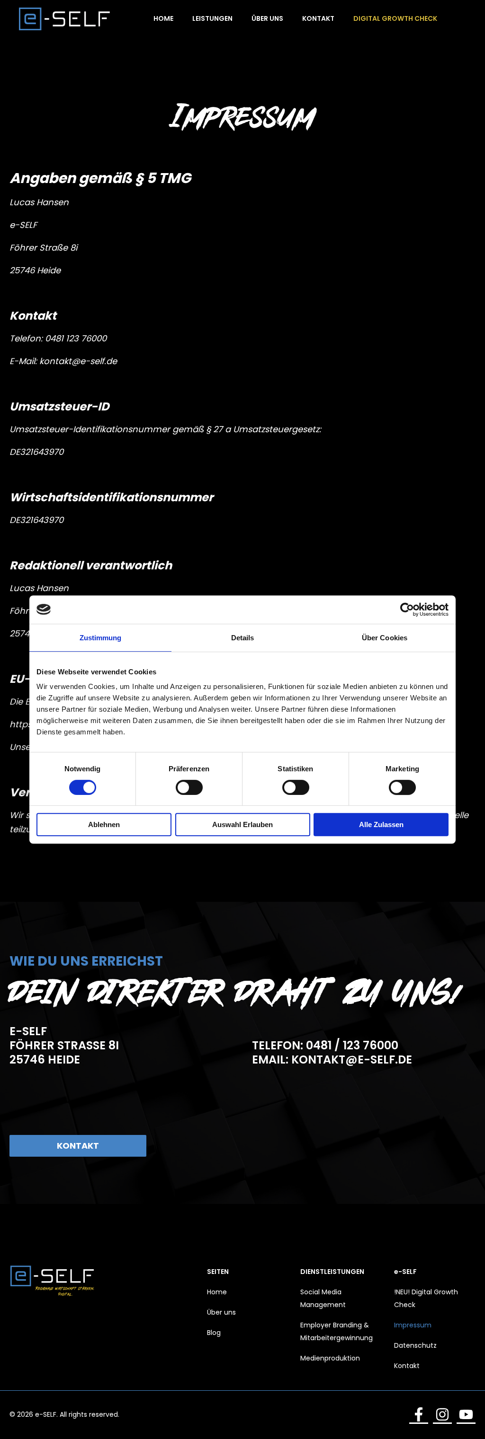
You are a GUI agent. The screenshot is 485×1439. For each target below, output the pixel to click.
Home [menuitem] (217, 1292)
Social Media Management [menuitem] (323, 1298)
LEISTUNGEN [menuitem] (212, 18)
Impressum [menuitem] (412, 1325)
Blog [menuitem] (214, 1332)
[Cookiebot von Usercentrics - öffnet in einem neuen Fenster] (407, 609)
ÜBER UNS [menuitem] (267, 18)
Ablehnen (104, 824)
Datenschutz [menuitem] (415, 1345)
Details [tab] (242, 638)
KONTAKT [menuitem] (318, 18)
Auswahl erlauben (242, 824)
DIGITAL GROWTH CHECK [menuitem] (395, 18)
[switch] (189, 787)
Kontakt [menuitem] (407, 1365)
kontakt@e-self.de (78, 361)
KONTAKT (78, 1145)
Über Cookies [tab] (384, 638)
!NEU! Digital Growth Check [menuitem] (426, 1298)
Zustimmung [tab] (101, 638)
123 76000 (86, 338)
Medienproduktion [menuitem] (330, 1358)
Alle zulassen (381, 824)
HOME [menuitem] (163, 18)
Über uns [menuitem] (221, 1312)
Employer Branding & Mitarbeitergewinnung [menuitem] (336, 1331)
